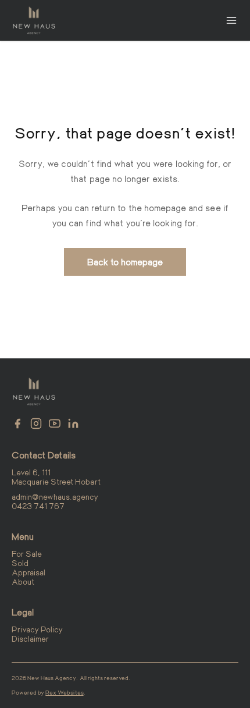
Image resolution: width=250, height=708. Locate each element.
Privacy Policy (37, 629)
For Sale (27, 553)
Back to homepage (125, 261)
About (23, 581)
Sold (20, 563)
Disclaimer (30, 638)
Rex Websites (64, 692)
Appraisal (28, 572)
